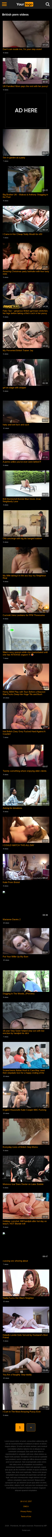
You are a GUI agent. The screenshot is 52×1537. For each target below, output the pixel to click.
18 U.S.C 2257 (26, 1501)
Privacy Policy (26, 1511)
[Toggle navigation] (4, 4)
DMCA (26, 1506)
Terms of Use (26, 1517)
